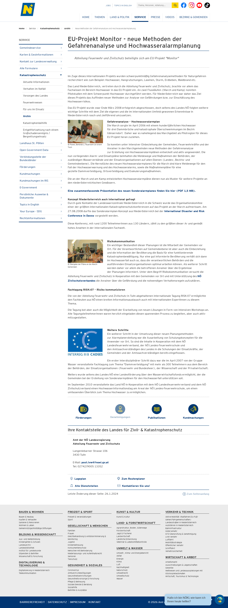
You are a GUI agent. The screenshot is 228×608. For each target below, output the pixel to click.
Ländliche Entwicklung (127, 539)
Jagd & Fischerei (124, 533)
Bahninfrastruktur (173, 528)
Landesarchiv (25, 545)
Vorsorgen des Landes (35, 95)
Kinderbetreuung (75, 545)
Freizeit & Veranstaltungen (79, 516)
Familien (71, 530)
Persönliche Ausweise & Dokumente (34, 196)
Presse (155, 17)
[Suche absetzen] (175, 5)
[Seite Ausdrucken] (206, 603)
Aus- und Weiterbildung (29, 539)
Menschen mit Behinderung (80, 550)
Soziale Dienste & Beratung (80, 584)
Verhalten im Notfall (34, 88)
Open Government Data (34, 150)
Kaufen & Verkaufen (28, 519)
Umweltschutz (123, 575)
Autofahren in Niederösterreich (179, 525)
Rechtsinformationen (32, 218)
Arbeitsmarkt (171, 562)
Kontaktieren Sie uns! (136, 485)
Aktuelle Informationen (36, 82)
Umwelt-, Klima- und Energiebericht (132, 553)
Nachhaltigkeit (123, 567)
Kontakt (94, 602)
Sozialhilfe (72, 587)
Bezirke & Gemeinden (193, 17)
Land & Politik (119, 17)
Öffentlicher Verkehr (174, 545)
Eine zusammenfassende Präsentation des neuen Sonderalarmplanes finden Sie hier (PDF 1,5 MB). (132, 190)
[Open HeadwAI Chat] (220, 600)
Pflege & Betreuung (76, 581)
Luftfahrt (169, 539)
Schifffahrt (170, 548)
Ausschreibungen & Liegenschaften (181, 565)
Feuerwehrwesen (32, 102)
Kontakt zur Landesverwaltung (38, 61)
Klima (119, 561)
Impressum (77, 602)
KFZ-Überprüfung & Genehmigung (180, 534)
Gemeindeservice (30, 47)
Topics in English (123, 5)
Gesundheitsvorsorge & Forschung (83, 578)
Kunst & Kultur (123, 516)
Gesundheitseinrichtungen (79, 575)
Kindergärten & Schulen (29, 542)
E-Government (28, 187)
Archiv (67, 28)
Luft (118, 564)
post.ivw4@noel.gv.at (95, 462)
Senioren (72, 556)
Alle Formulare (29, 68)
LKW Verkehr (171, 536)
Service (140, 17)
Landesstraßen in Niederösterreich (180, 522)
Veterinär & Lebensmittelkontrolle (132, 542)
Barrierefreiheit (32, 602)
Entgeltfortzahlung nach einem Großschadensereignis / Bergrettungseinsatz (40, 133)
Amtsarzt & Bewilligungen (79, 573)
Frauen (71, 533)
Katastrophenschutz (50, 28)
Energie (120, 558)
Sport (70, 519)
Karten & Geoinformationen (36, 54)
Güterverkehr (171, 531)
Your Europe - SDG (31, 211)
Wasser (120, 578)
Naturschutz (122, 570)
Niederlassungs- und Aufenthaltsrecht (85, 553)
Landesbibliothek (26, 547)
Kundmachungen (30, 173)
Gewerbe (169, 567)
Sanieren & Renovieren (29, 522)
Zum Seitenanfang (197, 493)
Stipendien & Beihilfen (29, 553)
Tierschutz (72, 559)
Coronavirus (73, 570)
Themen (99, 17)
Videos (169, 17)
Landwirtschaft (123, 536)
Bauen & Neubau (26, 516)
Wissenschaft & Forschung (31, 556)
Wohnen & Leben (26, 525)
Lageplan (80, 478)
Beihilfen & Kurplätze (77, 590)
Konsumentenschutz (77, 547)
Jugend (71, 542)
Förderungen (27, 167)
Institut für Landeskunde (30, 550)
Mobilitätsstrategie (173, 542)
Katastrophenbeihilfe (35, 123)
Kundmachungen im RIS (34, 180)
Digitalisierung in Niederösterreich (34, 570)
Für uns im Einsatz (33, 109)
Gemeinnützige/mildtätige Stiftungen (35, 528)
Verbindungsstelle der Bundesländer (33, 158)
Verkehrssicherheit (173, 551)
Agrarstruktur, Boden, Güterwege (132, 527)
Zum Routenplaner (133, 478)
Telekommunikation (27, 573)
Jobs (108, 5)
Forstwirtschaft (123, 530)
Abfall (119, 555)
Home (85, 17)
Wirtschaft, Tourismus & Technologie (181, 576)
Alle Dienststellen (86, 485)
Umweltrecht (122, 573)
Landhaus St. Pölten (32, 143)
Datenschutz (57, 602)
